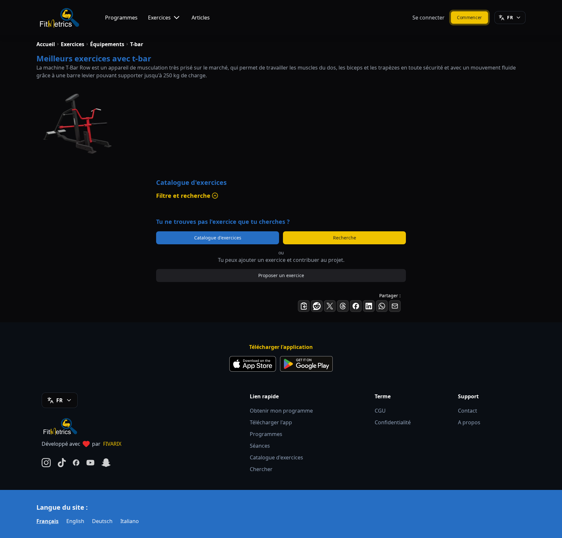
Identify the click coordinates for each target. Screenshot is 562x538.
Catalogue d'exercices (217, 238)
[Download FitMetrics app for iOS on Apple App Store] (252, 364)
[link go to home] (62, 426)
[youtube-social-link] (90, 463)
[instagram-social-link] (46, 462)
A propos (469, 422)
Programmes (121, 17)
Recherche (344, 238)
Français (47, 521)
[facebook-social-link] (76, 462)
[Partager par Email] (395, 306)
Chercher (261, 469)
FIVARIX (112, 443)
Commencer (469, 17)
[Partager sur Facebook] (356, 306)
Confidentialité (393, 422)
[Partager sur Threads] (343, 306)
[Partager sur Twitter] (330, 306)
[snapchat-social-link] (106, 462)
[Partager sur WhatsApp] (382, 306)
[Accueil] (59, 18)
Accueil (45, 44)
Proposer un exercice (281, 275)
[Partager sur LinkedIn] (369, 306)
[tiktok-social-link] (61, 462)
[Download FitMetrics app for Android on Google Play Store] (306, 364)
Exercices (159, 17)
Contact (467, 410)
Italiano (129, 521)
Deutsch (102, 521)
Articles (201, 17)
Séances (260, 445)
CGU (380, 410)
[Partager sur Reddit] (317, 306)
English (75, 521)
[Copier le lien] (304, 306)
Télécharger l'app (271, 422)
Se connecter (428, 17)
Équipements (107, 44)
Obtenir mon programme (281, 410)
